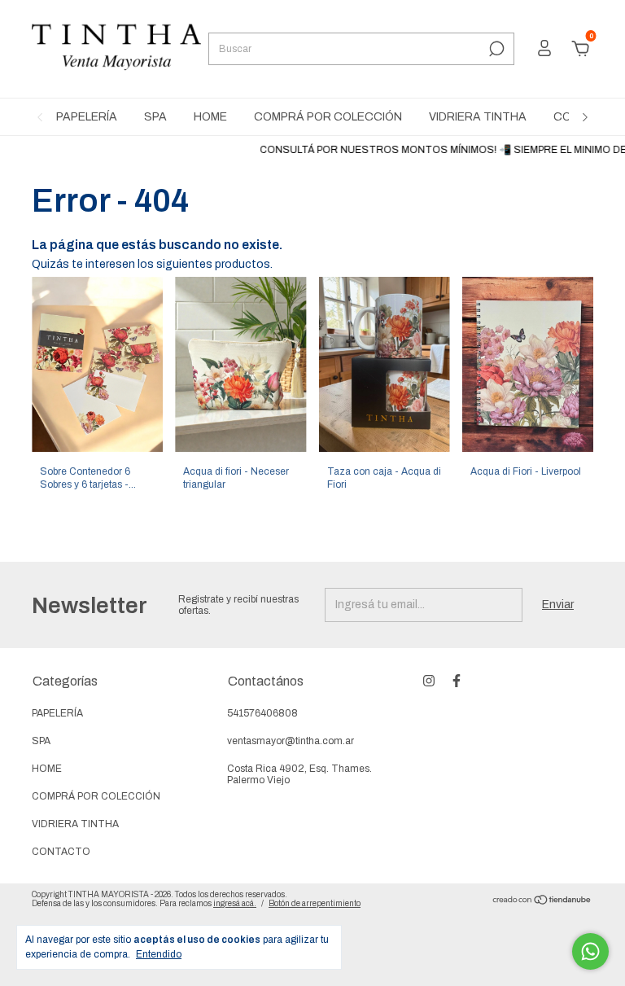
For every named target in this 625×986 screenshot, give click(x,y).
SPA (155, 117)
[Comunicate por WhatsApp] (590, 951)
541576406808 (262, 713)
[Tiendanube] (542, 902)
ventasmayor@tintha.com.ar (290, 741)
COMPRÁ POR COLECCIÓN (328, 117)
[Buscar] (495, 49)
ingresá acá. (234, 903)
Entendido (158, 954)
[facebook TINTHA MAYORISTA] (456, 680)
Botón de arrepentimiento (315, 903)
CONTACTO (61, 851)
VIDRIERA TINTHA (478, 117)
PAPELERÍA (86, 117)
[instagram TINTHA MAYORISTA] (428, 680)
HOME (210, 117)
